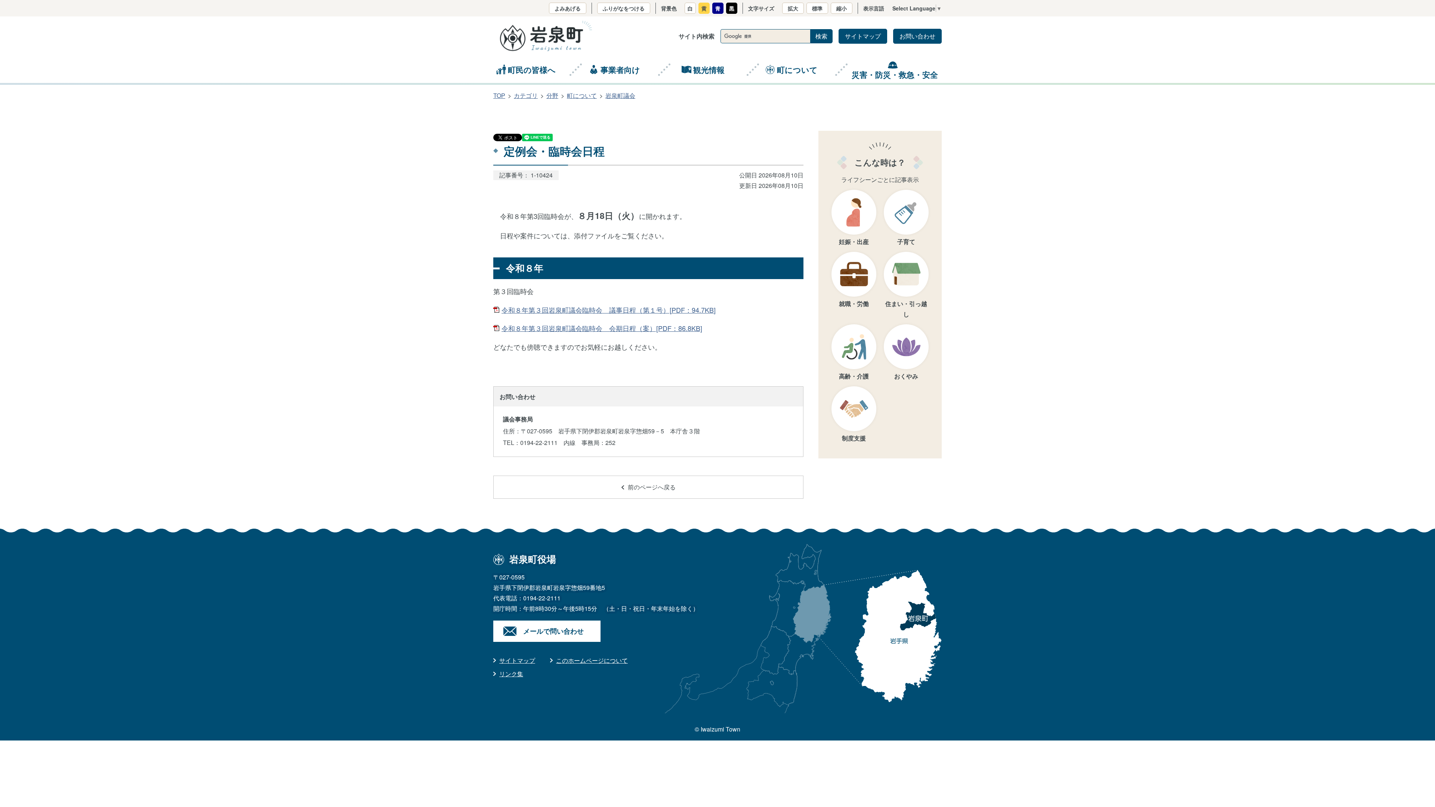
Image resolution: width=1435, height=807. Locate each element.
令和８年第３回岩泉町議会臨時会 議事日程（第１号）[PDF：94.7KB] (609, 310)
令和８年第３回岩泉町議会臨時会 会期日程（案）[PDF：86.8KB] (602, 328)
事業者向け (620, 69)
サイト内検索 (697, 36)
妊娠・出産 (854, 241)
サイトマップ (863, 36)
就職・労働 (854, 303)
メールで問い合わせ (553, 631)
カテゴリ (526, 95)
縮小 (841, 8)
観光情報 (709, 69)
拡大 (793, 8)
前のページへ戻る (652, 487)
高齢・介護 (854, 376)
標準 (817, 8)
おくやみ (906, 376)
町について (797, 69)
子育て (906, 241)
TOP (499, 95)
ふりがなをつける (624, 8)
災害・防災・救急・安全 (895, 74)
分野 (552, 95)
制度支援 (854, 438)
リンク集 (511, 674)
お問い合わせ (917, 36)
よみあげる (568, 8)
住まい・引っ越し (906, 308)
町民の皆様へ (532, 69)
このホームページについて (592, 660)
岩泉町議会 (620, 95)
